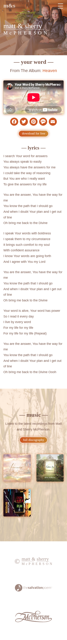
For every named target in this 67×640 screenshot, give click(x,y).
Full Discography (33, 440)
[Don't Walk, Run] (17, 503)
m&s (9, 6)
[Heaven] (17, 468)
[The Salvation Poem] (33, 590)
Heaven (50, 70)
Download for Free (33, 133)
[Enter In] (50, 468)
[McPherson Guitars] (33, 621)
